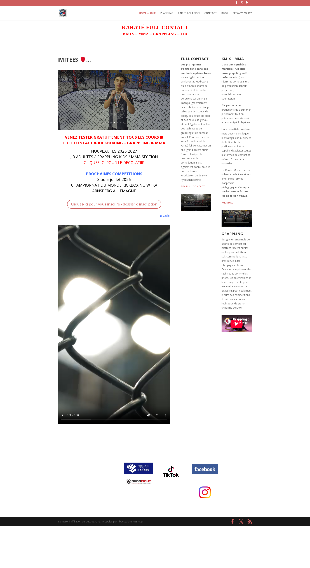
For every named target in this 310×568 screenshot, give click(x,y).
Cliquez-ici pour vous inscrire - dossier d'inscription (114, 204)
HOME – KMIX (147, 13)
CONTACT (210, 13)
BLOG (224, 13)
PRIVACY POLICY (242, 13)
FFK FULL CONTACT (193, 186)
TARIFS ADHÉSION (189, 13)
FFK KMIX (227, 202)
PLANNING (166, 13)
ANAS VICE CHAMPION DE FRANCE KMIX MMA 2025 (114, 90)
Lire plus (114, 109)
